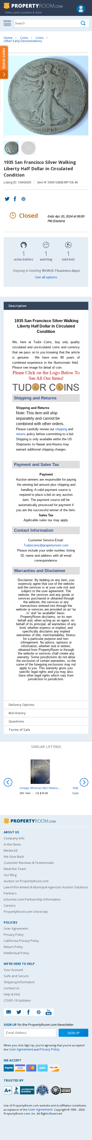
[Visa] (20, 1068)
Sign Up (73, 1033)
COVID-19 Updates (17, 1000)
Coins (24, 38)
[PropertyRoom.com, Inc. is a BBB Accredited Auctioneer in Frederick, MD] (20, 1089)
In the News (12, 844)
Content (5, 62)
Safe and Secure (16, 976)
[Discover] (54, 1068)
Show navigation (8, 23)
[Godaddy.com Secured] (61, 1090)
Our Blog (10, 875)
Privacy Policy (14, 934)
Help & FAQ (12, 994)
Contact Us (12, 988)
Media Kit (10, 850)
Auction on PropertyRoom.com (26, 881)
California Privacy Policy (21, 940)
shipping (61, 429)
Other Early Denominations (23, 41)
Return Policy (13, 947)
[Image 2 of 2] (28, 148)
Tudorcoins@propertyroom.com (46, 545)
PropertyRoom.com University (26, 911)
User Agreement (16, 928)
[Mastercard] (32, 1068)
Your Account (13, 970)
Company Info (14, 838)
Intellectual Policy (16, 953)
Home (8, 38)
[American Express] (43, 1068)
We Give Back (14, 856)
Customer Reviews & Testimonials (29, 862)
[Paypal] (9, 1068)
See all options (46, 277)
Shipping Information (19, 982)
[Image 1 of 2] (46, 95)
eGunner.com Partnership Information (32, 899)
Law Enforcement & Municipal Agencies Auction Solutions (46, 887)
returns (21, 434)
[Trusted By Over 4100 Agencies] (43, 1090)
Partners (10, 893)
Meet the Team (15, 869)
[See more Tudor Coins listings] (46, 392)
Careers (10, 905)
